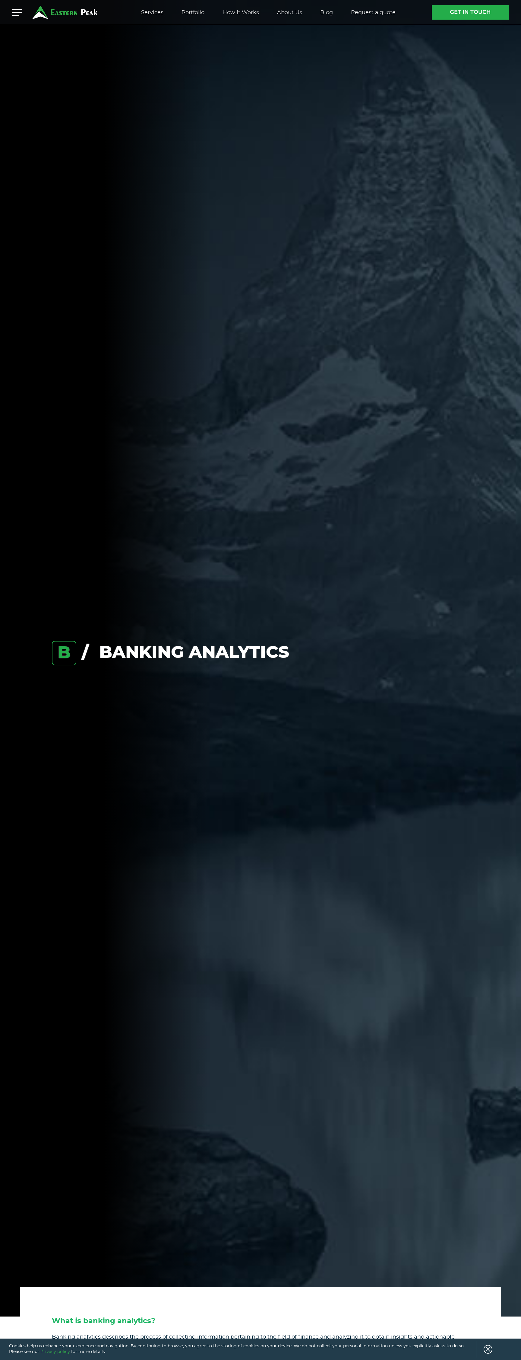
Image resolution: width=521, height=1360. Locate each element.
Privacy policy (55, 1352)
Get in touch (470, 12)
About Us (289, 12)
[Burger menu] (17, 12)
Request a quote (373, 12)
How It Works (241, 12)
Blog (326, 12)
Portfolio (193, 12)
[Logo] (64, 12)
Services (152, 12)
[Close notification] (484, 1349)
